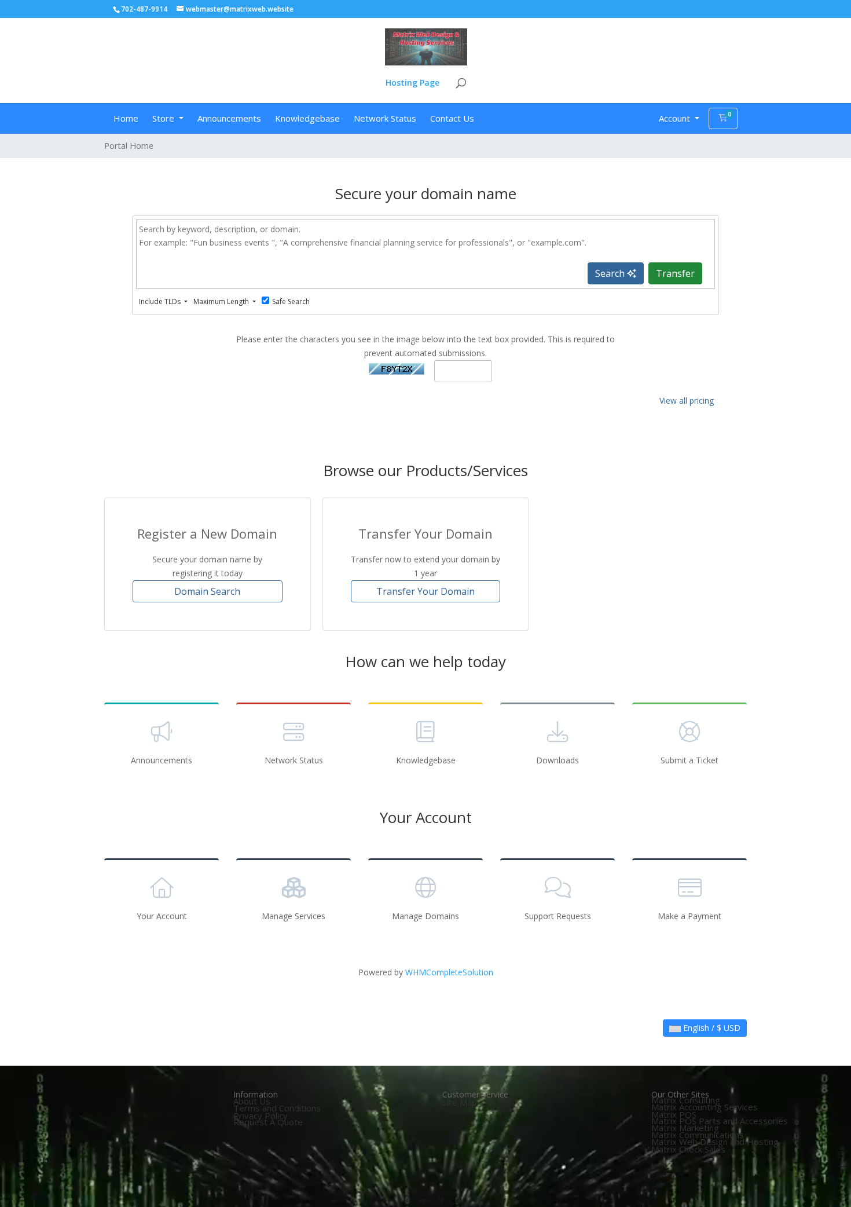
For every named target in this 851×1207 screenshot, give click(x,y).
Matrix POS (673, 1114)
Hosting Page (412, 83)
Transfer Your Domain (425, 591)
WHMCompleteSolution (449, 972)
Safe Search (291, 301)
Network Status (385, 118)
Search (611, 273)
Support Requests (557, 915)
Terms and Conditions (277, 1108)
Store (164, 118)
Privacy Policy (260, 1115)
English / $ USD (710, 1027)
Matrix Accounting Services (704, 1107)
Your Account (162, 915)
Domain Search (207, 591)
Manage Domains (425, 915)
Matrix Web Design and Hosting (715, 1141)
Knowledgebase (307, 118)
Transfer (675, 273)
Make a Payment (689, 915)
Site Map (459, 1102)
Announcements (229, 118)
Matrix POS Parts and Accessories (719, 1120)
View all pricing (686, 400)
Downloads (557, 760)
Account (675, 118)
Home (125, 118)
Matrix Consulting (685, 1100)
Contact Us (452, 118)
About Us (251, 1101)
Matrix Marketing (685, 1127)
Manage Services (293, 915)
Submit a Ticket (689, 760)
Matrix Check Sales (688, 1149)
